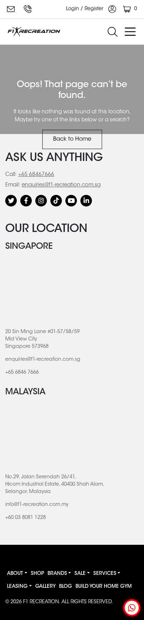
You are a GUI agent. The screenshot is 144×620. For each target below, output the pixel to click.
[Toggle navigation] (130, 32)
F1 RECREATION (41, 602)
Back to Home (72, 139)
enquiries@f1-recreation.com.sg (12, 9)
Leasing (17, 586)
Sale (80, 573)
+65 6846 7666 (29, 9)
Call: (10, 174)
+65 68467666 (36, 174)
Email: (12, 185)
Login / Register (85, 9)
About (15, 573)
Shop (37, 573)
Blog (65, 586)
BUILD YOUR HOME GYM (103, 586)
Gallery (45, 586)
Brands (57, 573)
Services (104, 573)
